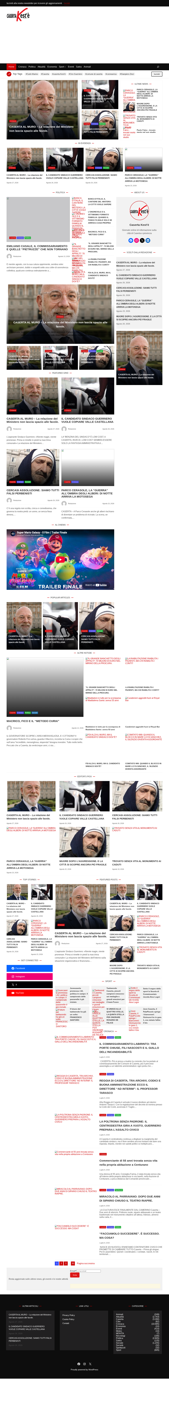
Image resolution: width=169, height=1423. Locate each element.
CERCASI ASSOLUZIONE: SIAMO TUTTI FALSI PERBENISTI (93, 359)
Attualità (120, 1317)
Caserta (45, 74)
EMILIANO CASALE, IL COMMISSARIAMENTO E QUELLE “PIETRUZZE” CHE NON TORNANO (37, 248)
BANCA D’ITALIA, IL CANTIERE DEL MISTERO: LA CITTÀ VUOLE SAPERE (99, 201)
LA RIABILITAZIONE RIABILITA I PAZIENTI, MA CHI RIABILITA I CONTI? (99, 262)
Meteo (119, 1331)
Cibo (118, 1321)
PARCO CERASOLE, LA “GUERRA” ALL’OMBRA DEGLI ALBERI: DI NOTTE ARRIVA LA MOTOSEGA (147, 93)
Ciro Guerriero (76, 74)
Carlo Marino (32, 74)
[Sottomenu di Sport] (65, 66)
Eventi (119, 1329)
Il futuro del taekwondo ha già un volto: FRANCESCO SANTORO (78, 1014)
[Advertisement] (84, 43)
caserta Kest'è (59, 74)
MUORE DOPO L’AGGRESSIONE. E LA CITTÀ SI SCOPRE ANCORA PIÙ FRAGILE (147, 107)
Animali (119, 1314)
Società (119, 1345)
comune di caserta (94, 74)
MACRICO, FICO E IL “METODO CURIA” (33, 721)
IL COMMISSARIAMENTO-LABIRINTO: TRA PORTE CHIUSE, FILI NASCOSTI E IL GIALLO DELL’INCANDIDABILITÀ (129, 1048)
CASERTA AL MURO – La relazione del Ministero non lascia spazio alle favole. (24, 359)
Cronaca (13, 121)
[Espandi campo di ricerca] (158, 67)
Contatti (65, 1323)
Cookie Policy (68, 1319)
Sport (118, 1350)
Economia (121, 1326)
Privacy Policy (68, 1315)
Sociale (102, 124)
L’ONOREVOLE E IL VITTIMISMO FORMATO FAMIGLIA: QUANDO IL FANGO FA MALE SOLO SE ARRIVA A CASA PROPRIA (100, 217)
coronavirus (112, 74)
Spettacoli (118, 1190)
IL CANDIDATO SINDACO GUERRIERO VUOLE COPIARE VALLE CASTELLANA (98, 99)
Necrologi (120, 1336)
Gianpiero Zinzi (127, 74)
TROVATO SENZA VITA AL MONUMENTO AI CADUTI (147, 119)
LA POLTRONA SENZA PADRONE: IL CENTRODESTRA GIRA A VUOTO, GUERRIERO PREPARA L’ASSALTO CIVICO (130, 1125)
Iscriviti (67, 3)
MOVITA (120, 1333)
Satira (119, 1340)
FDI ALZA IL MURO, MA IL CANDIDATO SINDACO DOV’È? (99, 275)
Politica (27, 238)
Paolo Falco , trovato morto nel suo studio (146, 131)
